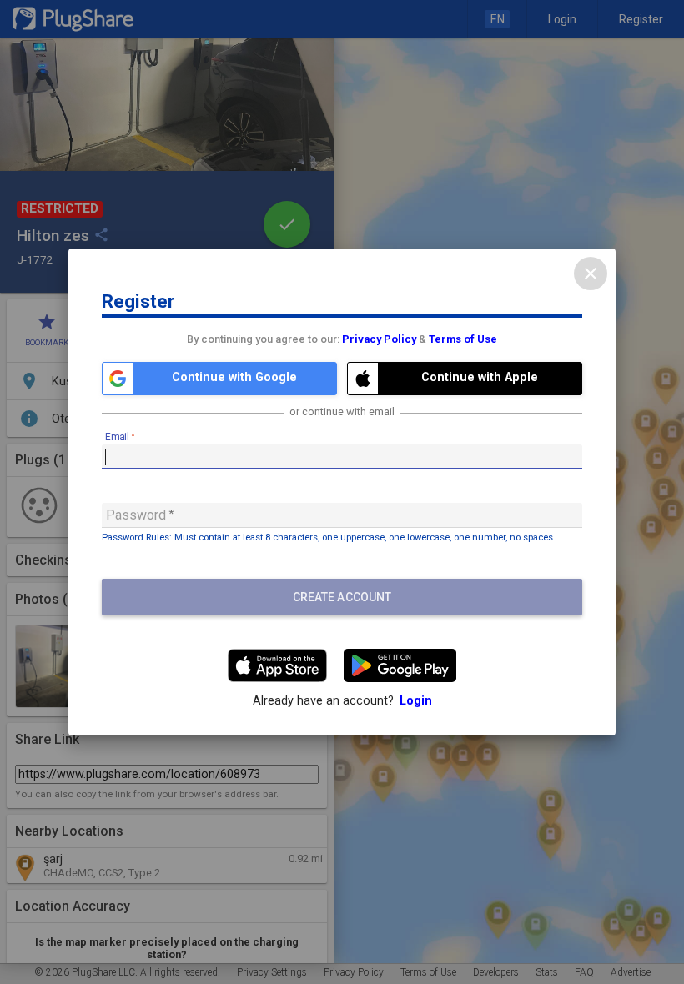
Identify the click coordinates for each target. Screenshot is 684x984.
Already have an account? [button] (342, 701)
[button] (219, 378)
